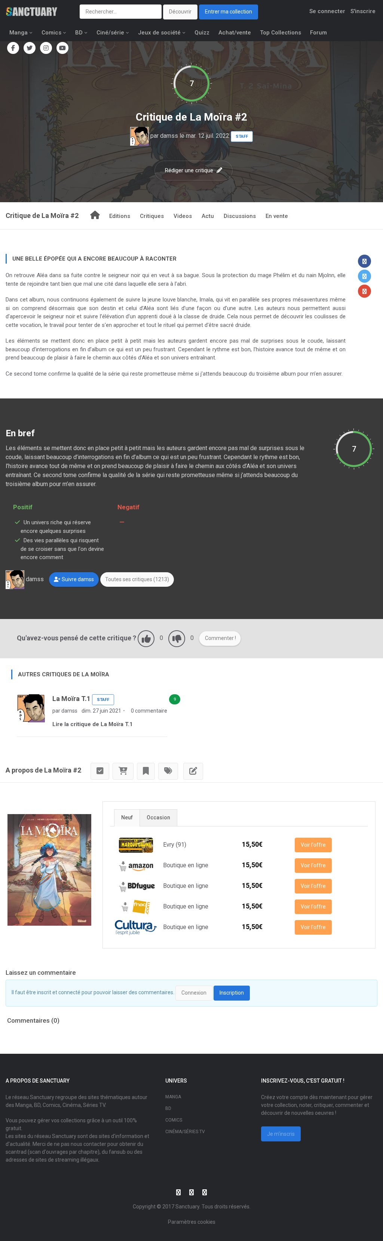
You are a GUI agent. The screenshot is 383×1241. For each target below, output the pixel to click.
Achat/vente (234, 32)
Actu (208, 216)
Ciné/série (110, 32)
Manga (18, 32)
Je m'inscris (281, 1134)
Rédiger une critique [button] (190, 170)
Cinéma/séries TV (185, 1131)
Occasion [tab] (158, 817)
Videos (183, 216)
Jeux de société (159, 32)
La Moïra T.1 (71, 699)
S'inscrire (363, 11)
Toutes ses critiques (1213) (137, 579)
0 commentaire (148, 711)
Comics (51, 32)
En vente (277, 216)
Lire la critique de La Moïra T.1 (92, 724)
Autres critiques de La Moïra (63, 674)
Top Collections (280, 32)
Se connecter (327, 11)
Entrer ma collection (228, 12)
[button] (364, 261)
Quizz (201, 32)
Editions (119, 216)
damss (169, 135)
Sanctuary (187, 1207)
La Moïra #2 (218, 117)
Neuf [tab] (127, 817)
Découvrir (180, 12)
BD (79, 32)
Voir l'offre (313, 845)
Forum (318, 32)
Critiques (152, 216)
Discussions (240, 216)
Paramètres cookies (191, 1222)
